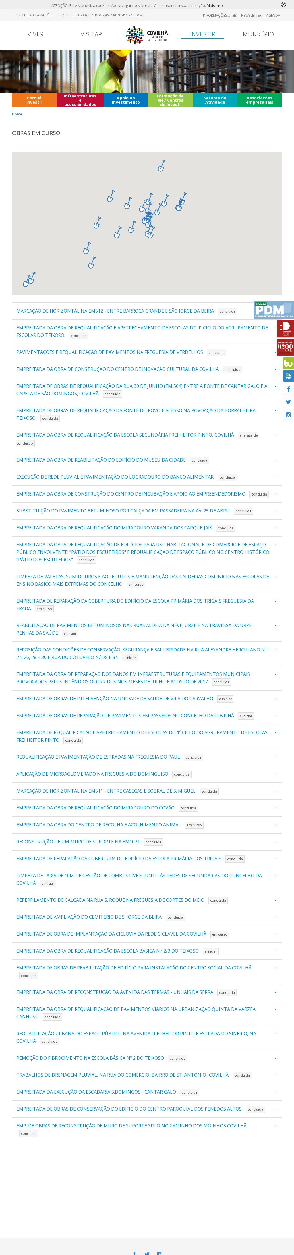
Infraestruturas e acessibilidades (80, 100)
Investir (203, 34)
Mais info (215, 5)
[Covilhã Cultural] (285, 347)
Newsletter (251, 15)
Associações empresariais (259, 100)
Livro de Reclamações (33, 15)
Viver (36, 34)
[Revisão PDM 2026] (274, 310)
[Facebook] (288, 389)
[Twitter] (288, 402)
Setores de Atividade (215, 100)
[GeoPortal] (288, 376)
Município (258, 34)
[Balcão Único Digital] (288, 363)
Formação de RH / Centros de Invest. (170, 100)
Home (17, 114)
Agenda (273, 15)
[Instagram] (288, 415)
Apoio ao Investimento (126, 100)
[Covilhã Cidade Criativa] (285, 328)
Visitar (91, 34)
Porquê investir (34, 100)
